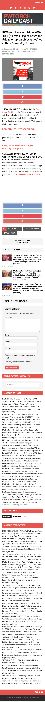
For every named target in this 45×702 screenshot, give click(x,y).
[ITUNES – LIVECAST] (29, 7)
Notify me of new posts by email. (20, 362)
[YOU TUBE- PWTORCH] (25, 7)
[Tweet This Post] (22, 92)
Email (7, 342)
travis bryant (9, 233)
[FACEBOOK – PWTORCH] (20, 7)
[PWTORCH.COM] (7, 517)
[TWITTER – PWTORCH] (11, 7)
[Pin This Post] (22, 97)
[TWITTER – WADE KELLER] (16, 7)
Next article (22, 243)
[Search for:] (22, 385)
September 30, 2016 (11, 49)
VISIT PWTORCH (10, 511)
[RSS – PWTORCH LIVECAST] (34, 7)
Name (7, 335)
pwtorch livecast (32, 229)
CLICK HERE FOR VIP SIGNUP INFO (25, 174)
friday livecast (14, 229)
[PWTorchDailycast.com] (22, 19)
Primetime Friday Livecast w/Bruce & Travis (18, 52)
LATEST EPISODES (30, 49)
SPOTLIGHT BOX (8, 54)
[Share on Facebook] (22, 86)
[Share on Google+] (22, 102)
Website (8, 348)
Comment (8, 317)
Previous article (22, 240)
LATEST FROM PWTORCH (16, 525)
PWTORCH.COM (19, 516)
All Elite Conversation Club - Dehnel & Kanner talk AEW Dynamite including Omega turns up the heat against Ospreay (21, 409)
